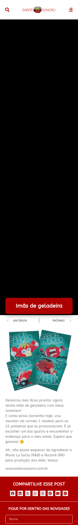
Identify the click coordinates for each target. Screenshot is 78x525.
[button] (12, 493)
